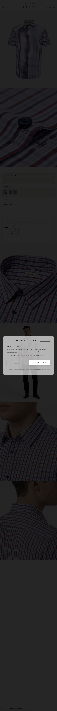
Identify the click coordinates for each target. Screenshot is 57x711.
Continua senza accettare (45, 340)
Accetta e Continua (39, 362)
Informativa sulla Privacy (20, 371)
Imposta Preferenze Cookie (17, 362)
